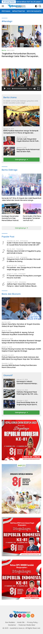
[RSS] (32, 616)
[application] (21, 80)
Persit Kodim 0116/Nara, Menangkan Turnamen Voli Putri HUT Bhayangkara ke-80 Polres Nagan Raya (32, 218)
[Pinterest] (20, 616)
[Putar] (5, 88)
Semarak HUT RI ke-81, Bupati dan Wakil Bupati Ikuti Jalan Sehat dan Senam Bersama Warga (21, 199)
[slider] (19, 88)
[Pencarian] (40, 6)
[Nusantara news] (17, 6)
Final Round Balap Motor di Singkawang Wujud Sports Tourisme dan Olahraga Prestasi (27, 403)
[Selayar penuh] (38, 88)
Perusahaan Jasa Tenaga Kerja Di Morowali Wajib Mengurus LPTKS (23, 268)
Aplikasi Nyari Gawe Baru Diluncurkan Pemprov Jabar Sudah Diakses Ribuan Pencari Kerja (21, 285)
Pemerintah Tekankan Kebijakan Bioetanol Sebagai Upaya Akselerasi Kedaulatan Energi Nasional (21, 342)
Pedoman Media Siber (27, 625)
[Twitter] (15, 616)
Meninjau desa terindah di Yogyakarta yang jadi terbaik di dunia (23, 252)
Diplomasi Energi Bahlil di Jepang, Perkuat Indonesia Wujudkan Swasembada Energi (18, 333)
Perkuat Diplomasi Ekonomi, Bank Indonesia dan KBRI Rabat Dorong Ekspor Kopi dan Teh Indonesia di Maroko (21, 358)
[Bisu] (34, 88)
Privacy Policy (32, 622)
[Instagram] (24, 616)
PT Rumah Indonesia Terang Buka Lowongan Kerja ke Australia (24, 277)
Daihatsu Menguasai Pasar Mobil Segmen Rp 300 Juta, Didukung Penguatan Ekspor (27, 393)
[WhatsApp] (28, 616)
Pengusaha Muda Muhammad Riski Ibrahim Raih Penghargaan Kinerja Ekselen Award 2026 (28, 150)
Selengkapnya (20, 159)
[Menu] (3, 6)
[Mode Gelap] (36, 6)
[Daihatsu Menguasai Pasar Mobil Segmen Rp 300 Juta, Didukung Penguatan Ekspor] (9, 393)
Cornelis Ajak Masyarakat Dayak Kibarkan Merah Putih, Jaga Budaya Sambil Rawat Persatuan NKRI (28, 140)
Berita (4, 50)
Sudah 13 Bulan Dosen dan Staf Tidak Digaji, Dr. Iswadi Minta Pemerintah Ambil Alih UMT (24, 244)
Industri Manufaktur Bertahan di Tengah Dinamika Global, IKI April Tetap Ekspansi (21, 325)
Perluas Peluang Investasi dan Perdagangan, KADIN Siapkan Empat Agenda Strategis (21, 350)
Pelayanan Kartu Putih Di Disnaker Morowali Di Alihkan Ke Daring (23, 260)
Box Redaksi (10, 622)
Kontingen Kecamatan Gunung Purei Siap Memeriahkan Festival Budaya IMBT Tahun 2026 (10, 218)
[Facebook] (11, 616)
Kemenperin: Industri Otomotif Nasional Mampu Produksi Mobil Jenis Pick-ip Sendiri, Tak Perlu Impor (27, 382)
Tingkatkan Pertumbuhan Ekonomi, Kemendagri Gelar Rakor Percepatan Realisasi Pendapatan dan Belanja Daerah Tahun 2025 (20, 57)
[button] (21, 79)
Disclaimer (12, 625)
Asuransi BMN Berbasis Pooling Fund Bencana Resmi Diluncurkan (19, 366)
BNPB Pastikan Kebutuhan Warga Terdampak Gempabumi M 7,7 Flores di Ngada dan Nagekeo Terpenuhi (20, 132)
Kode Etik (21, 622)
